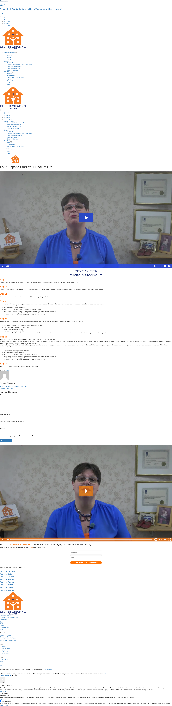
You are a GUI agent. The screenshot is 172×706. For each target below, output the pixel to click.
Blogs (5, 130)
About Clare (7, 141)
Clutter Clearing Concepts (14, 135)
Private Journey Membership (8, 640)
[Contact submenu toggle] (8, 148)
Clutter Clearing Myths (13, 137)
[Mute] (160, 266)
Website (2, 429)
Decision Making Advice (14, 132)
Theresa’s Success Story (14, 125)
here (105, 674)
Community (7, 117)
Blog (1, 665)
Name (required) (5, 414)
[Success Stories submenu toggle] (13, 121)
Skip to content (4, 1)
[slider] (81, 266)
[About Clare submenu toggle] (11, 141)
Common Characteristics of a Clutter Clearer (19, 133)
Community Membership (7, 635)
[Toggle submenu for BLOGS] (8, 61)
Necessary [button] (3, 691)
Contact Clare (11, 150)
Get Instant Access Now (86, 563)
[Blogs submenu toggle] (7, 130)
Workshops (7, 116)
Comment (3, 395)
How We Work (4, 652)
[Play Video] (2, 266)
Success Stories (8, 121)
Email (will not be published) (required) (12, 422)
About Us (9, 142)
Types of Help (3, 619)
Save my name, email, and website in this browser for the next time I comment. (25, 436)
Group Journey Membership (8, 639)
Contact (6, 148)
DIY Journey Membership (7, 637)
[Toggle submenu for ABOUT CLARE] (13, 72)
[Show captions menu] (155, 266)
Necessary (5, 693)
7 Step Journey (8, 119)
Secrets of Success (12, 139)
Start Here (6, 112)
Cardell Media (48, 669)
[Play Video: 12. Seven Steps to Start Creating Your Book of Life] (86, 217)
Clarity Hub (3, 629)
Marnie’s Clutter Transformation (16, 123)
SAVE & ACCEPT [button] (5, 705)
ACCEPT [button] (14, 675)
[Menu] (0, 16)
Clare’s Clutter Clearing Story (15, 146)
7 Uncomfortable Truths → (7, 388)
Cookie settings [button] (6, 675)
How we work (11, 144)
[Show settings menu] (165, 266)
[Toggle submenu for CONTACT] (10, 79)
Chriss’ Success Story (13, 128)
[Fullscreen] (169, 266)
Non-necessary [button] (4, 699)
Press (8, 151)
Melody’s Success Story (14, 126)
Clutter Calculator (5, 648)
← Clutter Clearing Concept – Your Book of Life (13, 386)
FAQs (8, 153)
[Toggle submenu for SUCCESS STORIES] (16, 52)
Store (5, 114)
